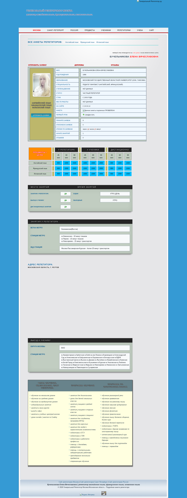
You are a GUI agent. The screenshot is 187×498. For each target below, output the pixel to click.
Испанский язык (102, 42)
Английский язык (71, 42)
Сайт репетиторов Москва (69, 482)
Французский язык (87, 42)
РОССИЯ (74, 30)
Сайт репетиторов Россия (118, 482)
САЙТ (151, 30)
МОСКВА (37, 30)
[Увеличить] (42, 96)
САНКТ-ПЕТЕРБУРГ (55, 30)
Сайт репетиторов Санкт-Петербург (93, 482)
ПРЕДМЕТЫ (90, 30)
